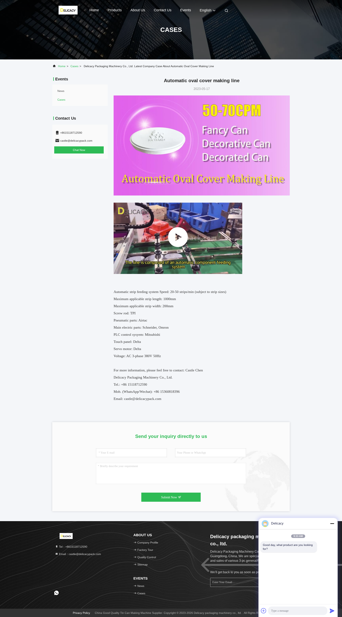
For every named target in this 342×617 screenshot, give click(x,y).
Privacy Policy (81, 612)
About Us (137, 10)
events (185, 10)
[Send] (332, 610)
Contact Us (162, 10)
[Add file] (263, 610)
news (60, 91)
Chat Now (79, 150)
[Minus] (332, 523)
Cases (74, 66)
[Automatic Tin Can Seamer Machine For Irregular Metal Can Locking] (178, 238)
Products (115, 10)
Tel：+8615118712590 (72, 546)
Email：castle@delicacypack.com (79, 554)
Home (94, 10)
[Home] (68, 9)
